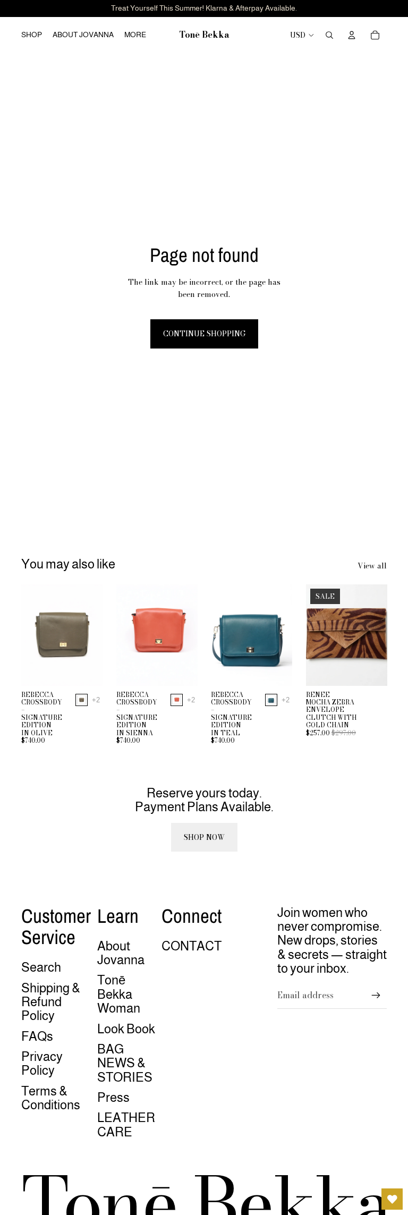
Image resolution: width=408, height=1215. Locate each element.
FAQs (37, 1036)
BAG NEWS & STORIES (124, 1063)
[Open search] (329, 35)
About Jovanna (120, 953)
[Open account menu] (351, 35)
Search (41, 967)
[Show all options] (96, 699)
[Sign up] (376, 995)
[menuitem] (135, 35)
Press (113, 1097)
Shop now (204, 837)
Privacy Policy (42, 1063)
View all (372, 566)
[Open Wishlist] (392, 1199)
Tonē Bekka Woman (118, 994)
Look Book (126, 1029)
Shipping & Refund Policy (50, 1002)
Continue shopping (204, 333)
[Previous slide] (29, 635)
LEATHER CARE (126, 1124)
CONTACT (192, 946)
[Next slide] (94, 635)
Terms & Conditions (50, 1098)
